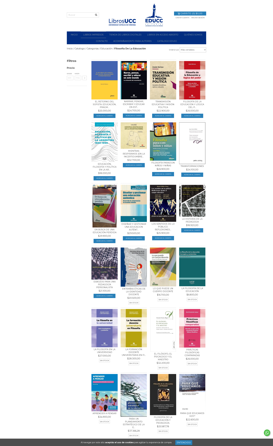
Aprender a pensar (104, 413)
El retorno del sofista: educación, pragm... (104, 104)
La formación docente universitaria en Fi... (134, 352)
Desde (69, 74)
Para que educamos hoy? (192, 414)
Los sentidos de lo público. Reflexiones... (163, 227)
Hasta (77, 74)
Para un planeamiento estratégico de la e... (134, 423)
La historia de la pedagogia (192, 220)
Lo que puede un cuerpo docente (163, 290)
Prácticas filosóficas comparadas (192, 352)
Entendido (184, 442)
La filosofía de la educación (192, 289)
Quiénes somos (193, 34)
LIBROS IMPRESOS (93, 34)
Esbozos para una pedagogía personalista (105, 284)
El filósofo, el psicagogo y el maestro (163, 357)
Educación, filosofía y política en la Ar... (104, 167)
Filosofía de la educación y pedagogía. (163, 420)
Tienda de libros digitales (125, 34)
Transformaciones (192, 166)
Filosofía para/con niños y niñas (163, 164)
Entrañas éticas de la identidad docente (133, 292)
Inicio (74, 34)
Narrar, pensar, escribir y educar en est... (134, 104)
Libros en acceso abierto (162, 34)
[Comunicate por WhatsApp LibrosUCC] (267, 432)
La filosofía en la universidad (104, 351)
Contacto (102, 41)
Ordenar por (174, 50)
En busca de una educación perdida (104, 231)
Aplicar (84, 78)
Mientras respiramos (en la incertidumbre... (134, 154)
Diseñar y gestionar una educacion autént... (133, 227)
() (191, 13)
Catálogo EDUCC (167, 41)
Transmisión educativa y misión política (163, 104)
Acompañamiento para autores (132, 41)
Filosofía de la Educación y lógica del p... (192, 104)
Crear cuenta (182, 18)
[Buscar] (96, 14)
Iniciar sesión (198, 18)
